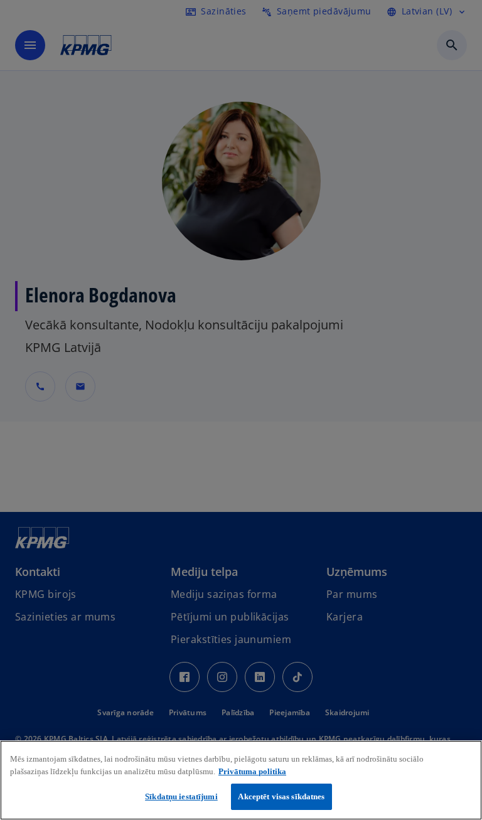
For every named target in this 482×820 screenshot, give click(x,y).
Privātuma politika (252, 771)
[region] (241, 780)
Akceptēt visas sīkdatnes (281, 796)
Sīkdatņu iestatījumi (181, 796)
